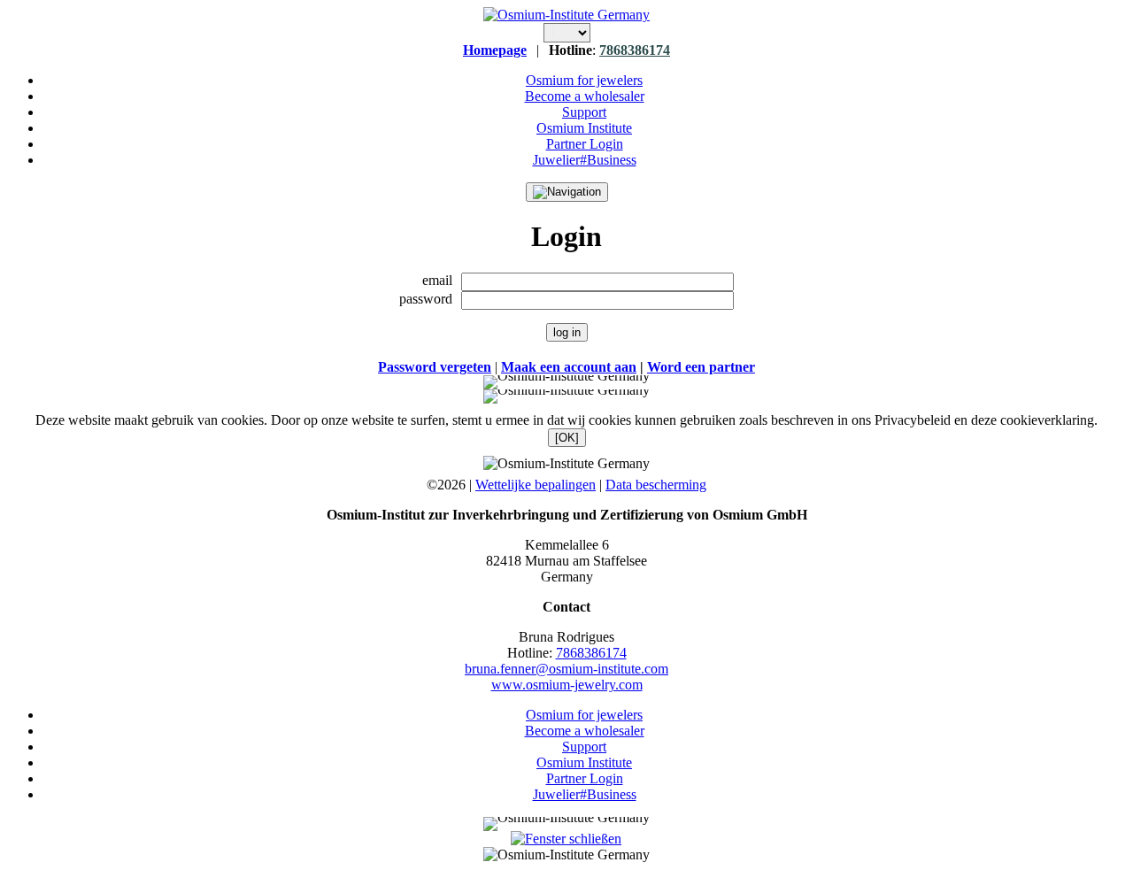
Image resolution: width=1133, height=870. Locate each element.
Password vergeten (434, 366)
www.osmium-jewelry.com (567, 684)
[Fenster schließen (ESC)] (566, 838)
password (425, 298)
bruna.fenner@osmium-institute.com (566, 668)
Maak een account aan (568, 366)
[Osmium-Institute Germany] (566, 14)
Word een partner (701, 366)
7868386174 (634, 50)
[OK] (567, 437)
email (437, 280)
